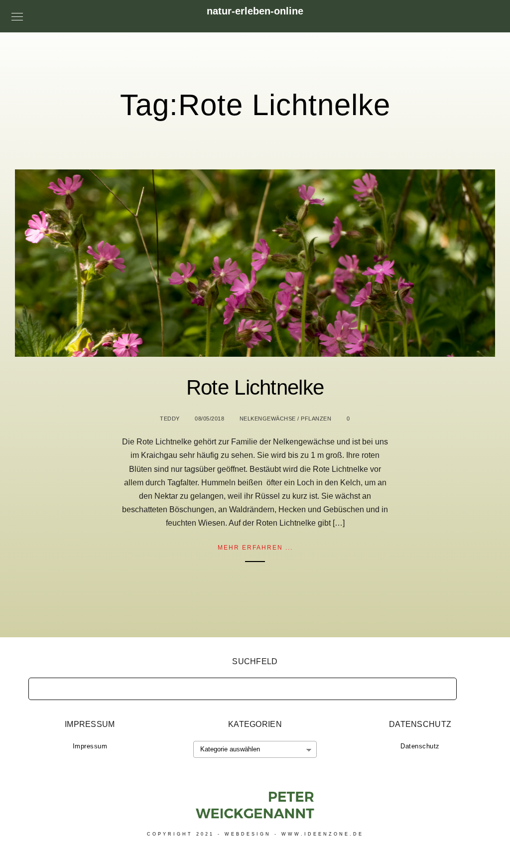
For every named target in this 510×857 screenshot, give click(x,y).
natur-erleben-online (255, 10)
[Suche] (442, 686)
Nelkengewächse (268, 419)
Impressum (90, 746)
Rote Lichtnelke (255, 387)
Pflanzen (316, 419)
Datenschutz (420, 746)
